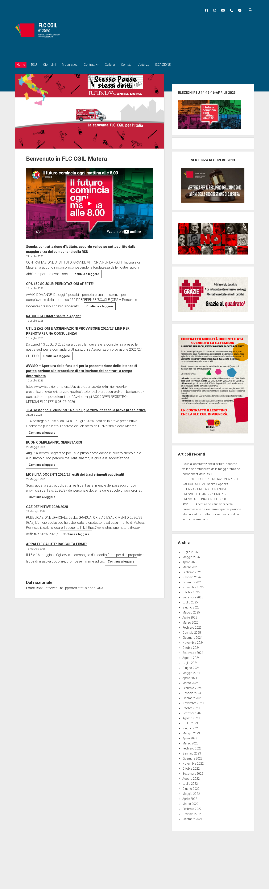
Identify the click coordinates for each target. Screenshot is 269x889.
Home (21, 64)
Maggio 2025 (191, 612)
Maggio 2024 (191, 673)
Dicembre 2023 (192, 698)
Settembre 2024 (192, 652)
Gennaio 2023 (191, 753)
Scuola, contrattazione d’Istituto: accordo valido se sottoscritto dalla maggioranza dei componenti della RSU (211, 469)
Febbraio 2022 (192, 809)
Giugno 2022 (190, 788)
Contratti (89, 64)
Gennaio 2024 (191, 693)
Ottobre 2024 (191, 647)
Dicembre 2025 (192, 582)
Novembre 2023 (193, 703)
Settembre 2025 (192, 597)
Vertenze (143, 64)
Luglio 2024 (190, 662)
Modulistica (70, 64)
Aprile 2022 (189, 798)
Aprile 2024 (189, 678)
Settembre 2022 (192, 773)
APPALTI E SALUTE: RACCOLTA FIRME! (56, 544)
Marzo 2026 (190, 567)
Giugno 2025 (190, 607)
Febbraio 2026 (192, 572)
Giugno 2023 (190, 728)
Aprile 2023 (189, 738)
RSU (34, 64)
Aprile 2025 (189, 617)
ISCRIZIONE (163, 64)
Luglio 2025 (190, 602)
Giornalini (49, 64)
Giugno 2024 (190, 668)
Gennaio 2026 (191, 577)
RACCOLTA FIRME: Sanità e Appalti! (53, 316)
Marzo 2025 (190, 622)
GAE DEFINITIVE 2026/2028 (47, 507)
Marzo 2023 (190, 743)
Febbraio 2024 (192, 688)
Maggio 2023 (191, 733)
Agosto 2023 (191, 718)
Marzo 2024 (190, 683)
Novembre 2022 (193, 763)
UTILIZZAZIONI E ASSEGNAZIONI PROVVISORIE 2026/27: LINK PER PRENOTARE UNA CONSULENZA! (204, 494)
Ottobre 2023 (191, 708)
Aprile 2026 (189, 562)
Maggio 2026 (191, 557)
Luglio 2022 (190, 783)
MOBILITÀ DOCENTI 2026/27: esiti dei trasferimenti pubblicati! (75, 474)
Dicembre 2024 (192, 637)
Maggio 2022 (191, 793)
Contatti (126, 64)
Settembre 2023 (192, 713)
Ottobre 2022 (191, 768)
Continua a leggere (87, 275)
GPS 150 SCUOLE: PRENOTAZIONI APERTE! (60, 284)
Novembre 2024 (193, 642)
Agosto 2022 (191, 778)
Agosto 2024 (191, 657)
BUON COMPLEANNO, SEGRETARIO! (54, 442)
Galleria (110, 64)
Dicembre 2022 (192, 758)
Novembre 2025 (193, 587)
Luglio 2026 (190, 552)
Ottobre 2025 (191, 592)
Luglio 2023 (190, 723)
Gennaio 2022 (191, 814)
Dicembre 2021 (192, 819)
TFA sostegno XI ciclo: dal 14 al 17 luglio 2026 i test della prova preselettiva (86, 410)
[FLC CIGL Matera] (37, 51)
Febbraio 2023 (192, 748)
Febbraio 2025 (192, 627)
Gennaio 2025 (191, 632)
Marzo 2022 (190, 803)
